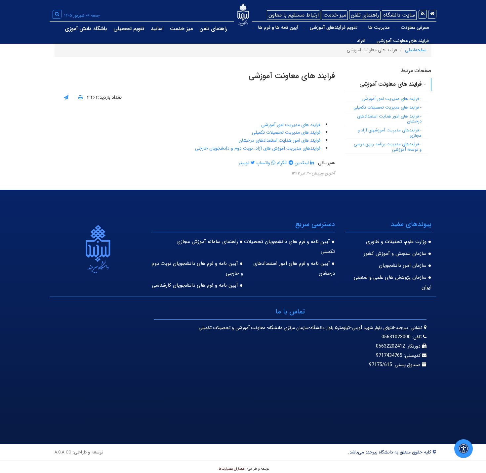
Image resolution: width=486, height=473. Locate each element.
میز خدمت (334, 15)
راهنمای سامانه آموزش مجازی (207, 242)
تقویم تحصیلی (128, 28)
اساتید (157, 28)
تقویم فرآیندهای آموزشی (333, 27)
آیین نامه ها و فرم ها (278, 27)
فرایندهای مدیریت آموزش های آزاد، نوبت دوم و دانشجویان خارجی (258, 148)
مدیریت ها (378, 27)
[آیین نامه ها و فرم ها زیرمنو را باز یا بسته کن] (253, 28)
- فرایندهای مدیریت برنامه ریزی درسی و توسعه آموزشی (388, 147)
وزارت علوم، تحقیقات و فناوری (396, 242)
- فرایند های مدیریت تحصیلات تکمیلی (387, 107)
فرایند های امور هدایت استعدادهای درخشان (280, 140)
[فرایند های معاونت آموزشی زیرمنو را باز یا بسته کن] (371, 41)
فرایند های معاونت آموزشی (403, 40)
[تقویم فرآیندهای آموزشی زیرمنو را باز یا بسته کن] (304, 28)
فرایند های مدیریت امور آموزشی (291, 124)
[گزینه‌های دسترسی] (463, 448)
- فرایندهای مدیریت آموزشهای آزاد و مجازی (390, 133)
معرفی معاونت (415, 27)
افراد (361, 40)
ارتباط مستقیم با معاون (293, 15)
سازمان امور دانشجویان (402, 265)
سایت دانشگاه (399, 15)
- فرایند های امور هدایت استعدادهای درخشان (389, 119)
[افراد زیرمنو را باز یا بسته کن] (352, 41)
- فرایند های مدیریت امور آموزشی (392, 98)
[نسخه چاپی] (80, 97)
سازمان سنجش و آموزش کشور (395, 254)
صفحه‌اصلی (415, 50)
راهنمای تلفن (365, 15)
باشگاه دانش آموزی (86, 28)
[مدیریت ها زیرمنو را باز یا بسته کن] (363, 28)
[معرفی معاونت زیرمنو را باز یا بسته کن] (395, 28)
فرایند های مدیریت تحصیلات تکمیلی (287, 132)
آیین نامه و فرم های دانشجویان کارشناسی (195, 285)
